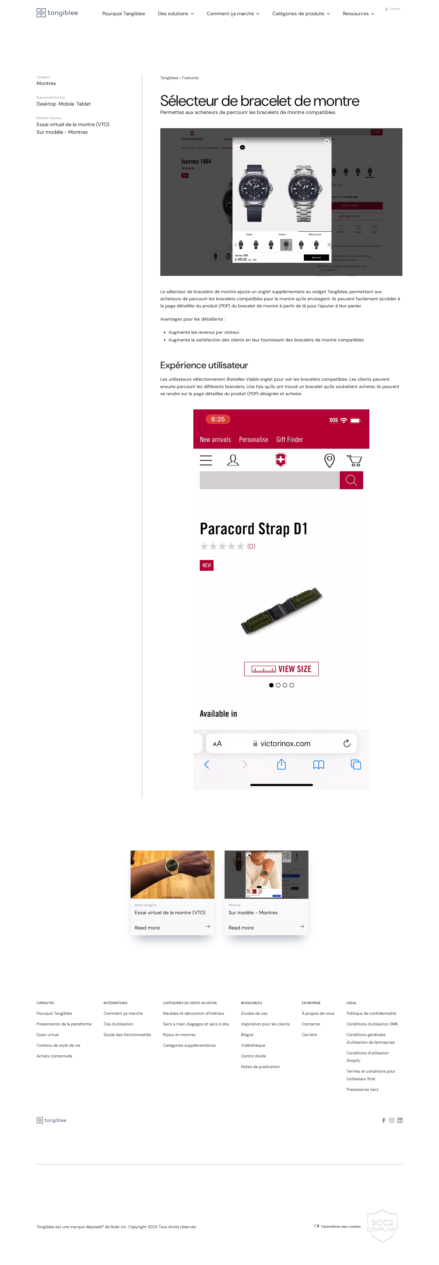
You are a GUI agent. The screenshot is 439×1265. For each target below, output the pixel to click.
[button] (176, 13)
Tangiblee (169, 77)
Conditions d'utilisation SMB (372, 1024)
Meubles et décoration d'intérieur (194, 1013)
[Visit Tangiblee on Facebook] (383, 1120)
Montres (46, 83)
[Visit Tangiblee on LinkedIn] (399, 1120)
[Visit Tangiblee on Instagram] (391, 1120)
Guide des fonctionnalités (127, 1034)
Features (190, 77)
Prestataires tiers (363, 1089)
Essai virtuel (48, 1034)
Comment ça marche (123, 1013)
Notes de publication (260, 1066)
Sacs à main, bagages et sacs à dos (196, 1024)
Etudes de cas (254, 1013)
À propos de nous (318, 1013)
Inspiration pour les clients (265, 1024)
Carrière (309, 1034)
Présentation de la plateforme (64, 1024)
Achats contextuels (54, 1056)
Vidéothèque (253, 1045)
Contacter (311, 1024)
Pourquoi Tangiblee (123, 13)
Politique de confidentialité (371, 1013)
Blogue (247, 1034)
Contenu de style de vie (58, 1045)
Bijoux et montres (179, 1034)
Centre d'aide (253, 1056)
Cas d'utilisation (118, 1024)
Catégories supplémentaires (189, 1045)
